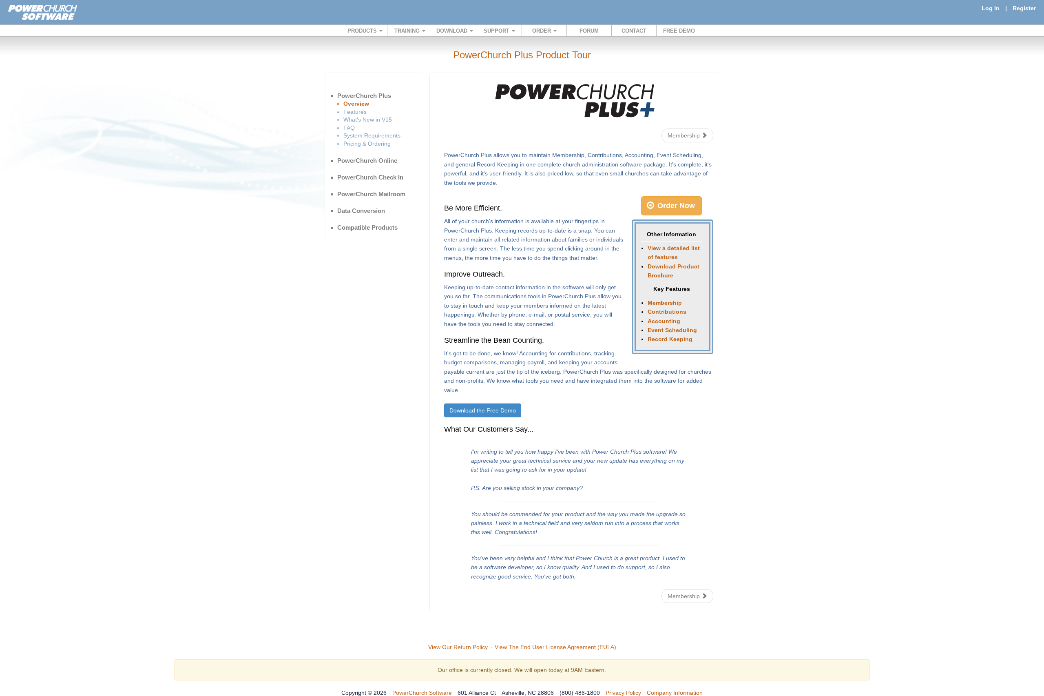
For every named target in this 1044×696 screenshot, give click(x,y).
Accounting (664, 321)
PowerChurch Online (367, 160)
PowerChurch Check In (370, 177)
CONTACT (634, 31)
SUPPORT (497, 31)
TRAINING (407, 31)
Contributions (667, 311)
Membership (684, 135)
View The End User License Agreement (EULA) (555, 647)
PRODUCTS (362, 31)
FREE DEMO (679, 31)
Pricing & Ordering (367, 143)
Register (1024, 8)
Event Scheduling (672, 330)
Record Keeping (670, 339)
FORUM (589, 31)
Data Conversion (361, 210)
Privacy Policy (623, 692)
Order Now (675, 206)
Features (355, 112)
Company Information (675, 692)
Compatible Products (367, 227)
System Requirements (371, 135)
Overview (356, 103)
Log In (991, 8)
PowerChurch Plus (364, 95)
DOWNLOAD (452, 31)
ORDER (542, 31)
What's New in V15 (367, 119)
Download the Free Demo (482, 410)
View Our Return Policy (458, 647)
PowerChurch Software (422, 692)
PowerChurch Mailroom (371, 194)
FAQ (349, 127)
